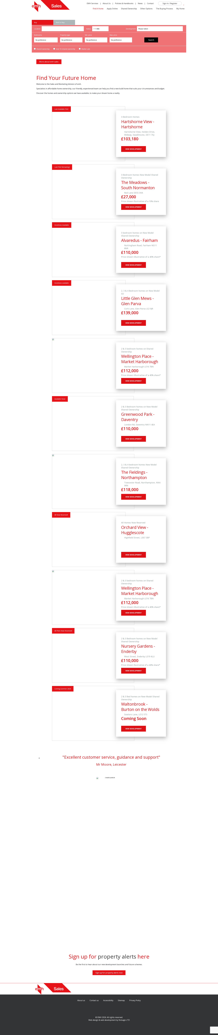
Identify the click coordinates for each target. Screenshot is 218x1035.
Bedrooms (38, 35)
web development (108, 1020)
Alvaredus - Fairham (139, 240)
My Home (180, 8)
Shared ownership (43, 49)
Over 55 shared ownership (65, 49)
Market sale (85, 49)
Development (131, 29)
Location (37, 29)
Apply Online (112, 8)
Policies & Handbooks (124, 3)
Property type (65, 35)
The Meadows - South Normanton (138, 185)
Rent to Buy (60, 22)
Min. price (88, 35)
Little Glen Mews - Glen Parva (137, 301)
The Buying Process (164, 8)
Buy (35, 22)
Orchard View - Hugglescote (134, 530)
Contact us (94, 1000)
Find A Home (98, 8)
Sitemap (121, 1000)
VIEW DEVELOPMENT (133, 149)
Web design (93, 1020)
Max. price (113, 35)
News (140, 3)
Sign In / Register (170, 3)
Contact (150, 3)
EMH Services (92, 3)
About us (81, 1000)
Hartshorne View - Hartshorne (137, 124)
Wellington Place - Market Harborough (139, 358)
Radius (88, 29)
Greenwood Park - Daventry (137, 416)
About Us (107, 3)
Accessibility (108, 1000)
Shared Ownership (129, 8)
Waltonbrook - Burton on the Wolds (140, 706)
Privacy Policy (135, 1000)
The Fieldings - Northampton (134, 474)
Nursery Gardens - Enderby (138, 648)
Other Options (146, 8)
